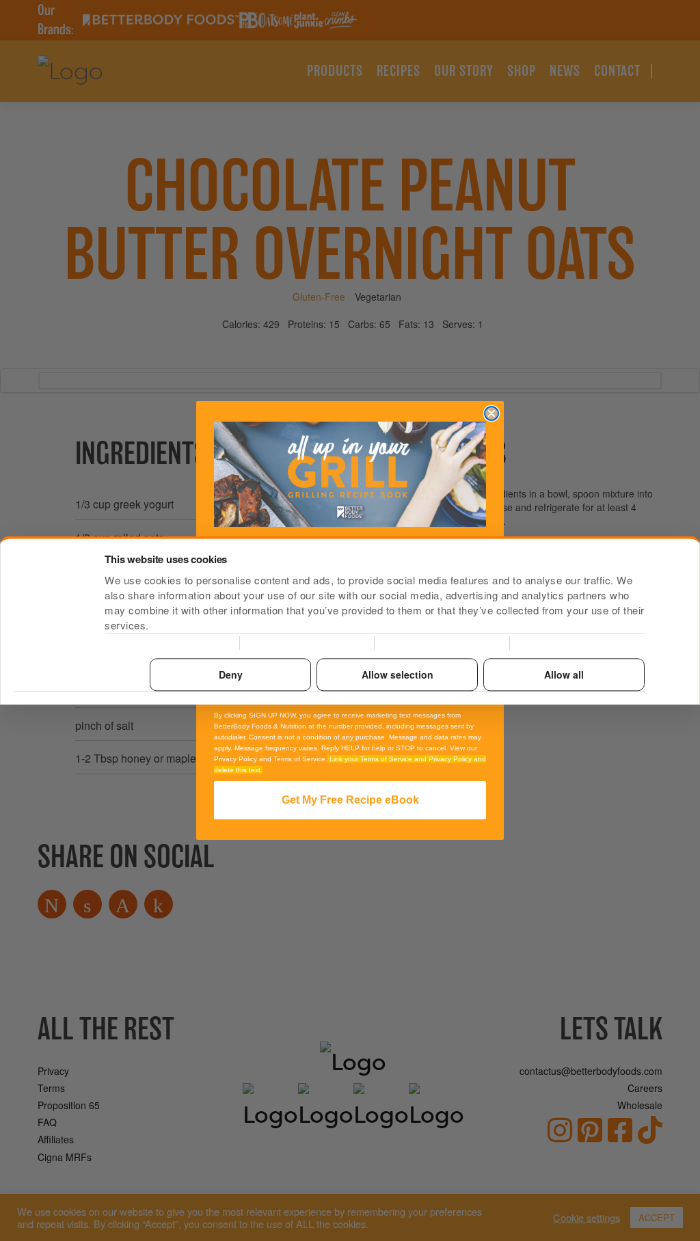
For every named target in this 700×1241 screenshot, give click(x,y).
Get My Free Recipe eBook (350, 800)
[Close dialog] (491, 413)
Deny (231, 674)
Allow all (564, 674)
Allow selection (397, 674)
